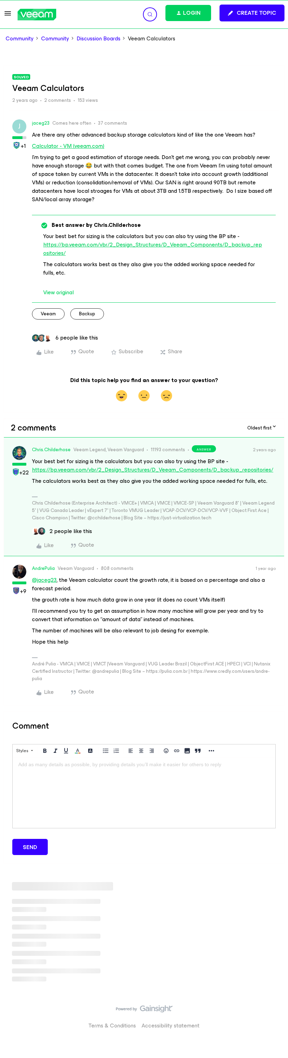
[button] (8, 15)
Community (20, 38)
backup (87, 314)
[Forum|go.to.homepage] (37, 14)
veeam (48, 314)
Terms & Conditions (112, 1025)
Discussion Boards (98, 38)
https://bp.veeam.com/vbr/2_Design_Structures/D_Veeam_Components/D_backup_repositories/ (152, 249)
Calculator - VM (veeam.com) (68, 146)
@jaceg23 (44, 580)
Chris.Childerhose (51, 449)
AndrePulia (43, 568)
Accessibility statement (170, 1025)
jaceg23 (41, 123)
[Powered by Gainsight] (144, 1010)
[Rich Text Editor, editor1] (144, 793)
